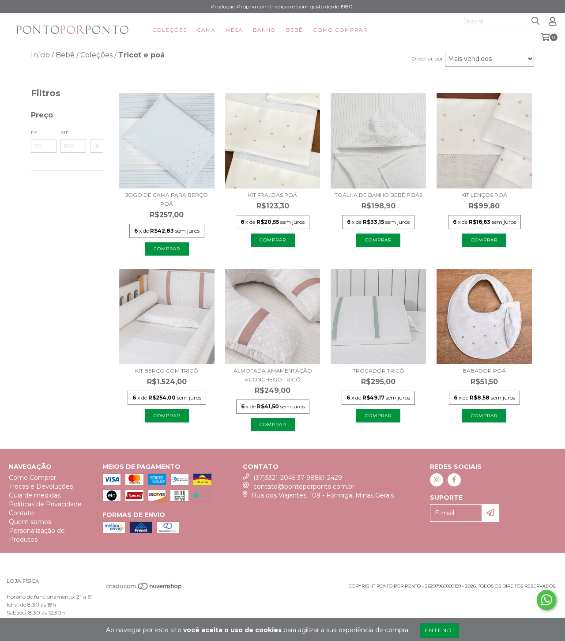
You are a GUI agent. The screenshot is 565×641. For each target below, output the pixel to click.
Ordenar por (427, 58)
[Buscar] (535, 21)
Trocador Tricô (378, 370)
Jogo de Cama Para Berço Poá (166, 199)
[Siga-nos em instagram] (436, 479)
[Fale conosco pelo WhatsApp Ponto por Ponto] (546, 600)
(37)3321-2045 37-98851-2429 (297, 478)
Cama (206, 29)
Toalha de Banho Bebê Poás (378, 195)
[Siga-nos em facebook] (454, 479)
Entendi (440, 630)
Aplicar (96, 146)
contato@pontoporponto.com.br (303, 486)
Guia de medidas (34, 495)
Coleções (169, 29)
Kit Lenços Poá (484, 195)
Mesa (234, 29)
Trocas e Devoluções (41, 486)
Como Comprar (340, 29)
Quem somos (30, 522)
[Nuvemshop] (144, 589)
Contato (21, 513)
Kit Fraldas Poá (272, 195)
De (34, 133)
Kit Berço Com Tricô (166, 370)
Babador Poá (484, 370)
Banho (264, 29)
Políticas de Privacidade (45, 504)
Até (64, 133)
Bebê (294, 29)
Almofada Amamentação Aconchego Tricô (273, 375)
